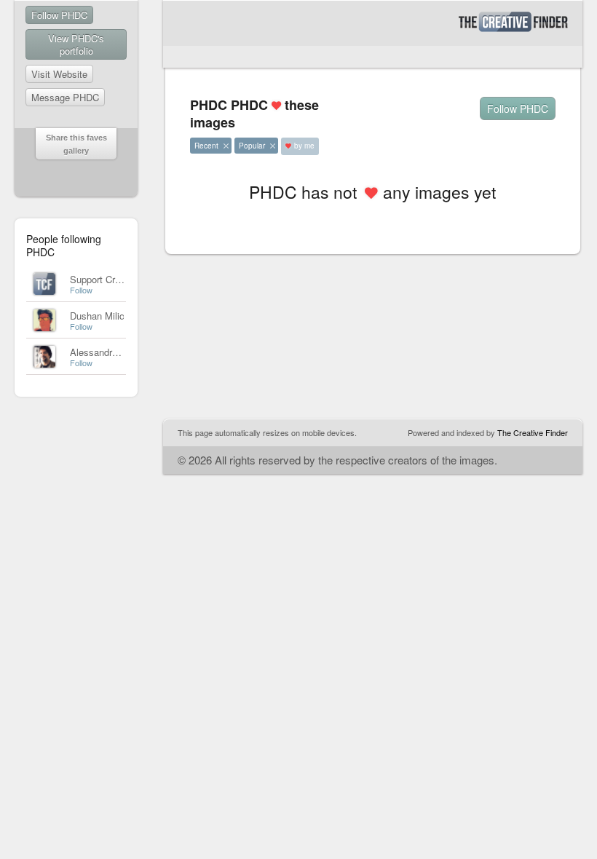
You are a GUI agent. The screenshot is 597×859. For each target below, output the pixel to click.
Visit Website (59, 74)
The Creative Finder (532, 432)
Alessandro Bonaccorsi (118, 352)
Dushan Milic (97, 315)
